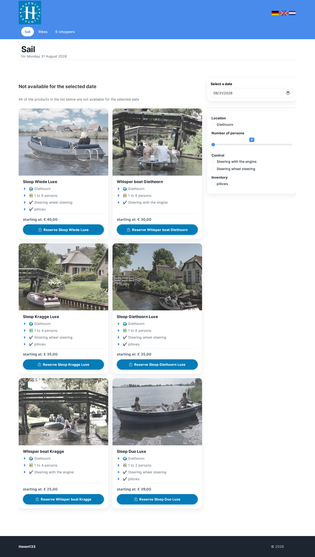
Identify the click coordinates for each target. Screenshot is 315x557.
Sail (27, 32)
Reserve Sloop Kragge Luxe (66, 364)
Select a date (221, 84)
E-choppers (65, 32)
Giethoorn (225, 124)
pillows (222, 184)
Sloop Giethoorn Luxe (137, 316)
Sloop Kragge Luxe (41, 316)
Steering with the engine (236, 161)
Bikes (43, 32)
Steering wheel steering (236, 169)
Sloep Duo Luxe (131, 451)
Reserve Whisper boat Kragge (66, 499)
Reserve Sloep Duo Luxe (159, 499)
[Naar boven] (291, 546)
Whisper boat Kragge (43, 451)
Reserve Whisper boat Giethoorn (160, 230)
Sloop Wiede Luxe (40, 181)
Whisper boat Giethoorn (140, 181)
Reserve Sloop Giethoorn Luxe (160, 364)
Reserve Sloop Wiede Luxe (66, 230)
